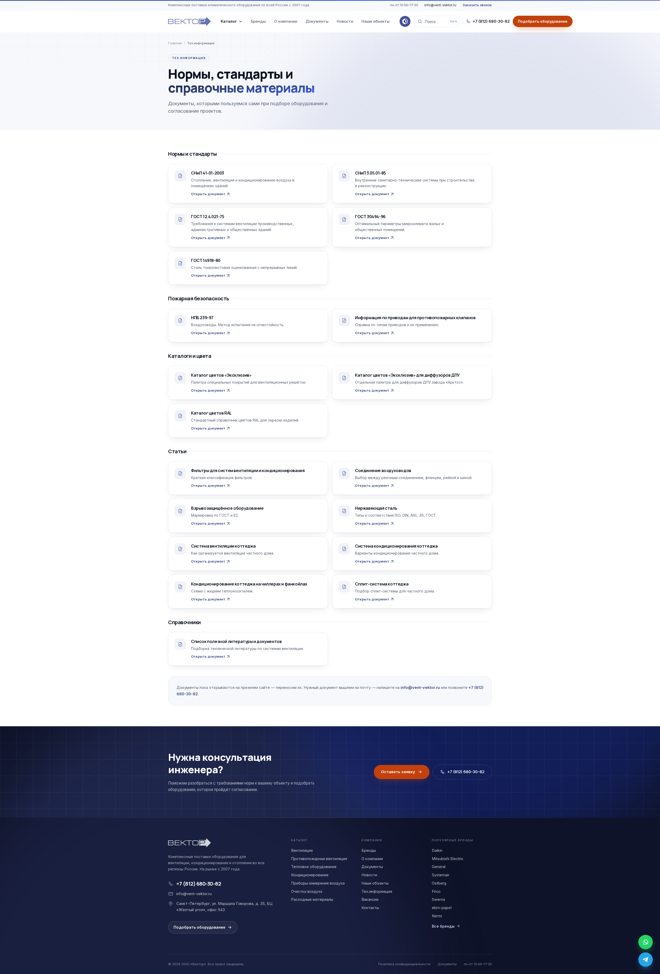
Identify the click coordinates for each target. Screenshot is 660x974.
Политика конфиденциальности (404, 964)
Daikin (437, 850)
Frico (436, 891)
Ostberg (439, 883)
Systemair (440, 875)
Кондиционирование (309, 875)
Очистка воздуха (306, 891)
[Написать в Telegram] (645, 959)
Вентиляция (302, 850)
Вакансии (369, 899)
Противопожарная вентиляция (319, 858)
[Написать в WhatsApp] (645, 942)
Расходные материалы (312, 899)
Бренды (258, 21)
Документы (317, 21)
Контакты (370, 907)
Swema (438, 899)
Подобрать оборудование (199, 927)
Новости (345, 21)
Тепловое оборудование (313, 866)
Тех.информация (376, 891)
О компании (285, 21)
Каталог (229, 21)
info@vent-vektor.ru (440, 5)
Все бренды (443, 926)
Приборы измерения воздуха (318, 883)
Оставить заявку (398, 771)
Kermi (437, 916)
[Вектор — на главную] (189, 21)
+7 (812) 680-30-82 (491, 21)
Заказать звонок (477, 5)
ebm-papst (442, 907)
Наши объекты (375, 21)
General (439, 866)
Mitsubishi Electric (447, 858)
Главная (175, 43)
